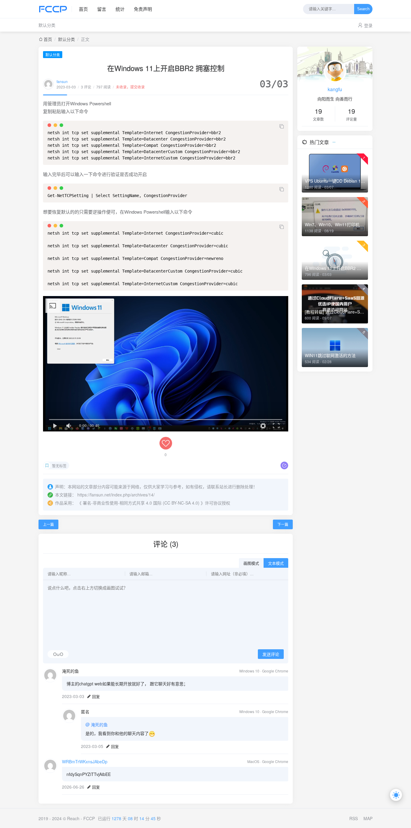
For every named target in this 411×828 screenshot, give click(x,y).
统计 (120, 9)
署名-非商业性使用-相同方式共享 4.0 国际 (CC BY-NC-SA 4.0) (141, 503)
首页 (83, 9)
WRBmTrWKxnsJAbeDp (84, 761)
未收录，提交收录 (130, 86)
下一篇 (282, 524)
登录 (368, 25)
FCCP (89, 818)
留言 (101, 9)
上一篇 (48, 524)
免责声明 (143, 9)
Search (363, 9)
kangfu (335, 89)
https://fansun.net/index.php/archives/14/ (116, 495)
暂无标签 (59, 465)
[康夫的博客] (55, 9)
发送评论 (270, 654)
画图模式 (251, 563)
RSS (353, 818)
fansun (62, 81)
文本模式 (276, 563)
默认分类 (47, 25)
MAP (367, 818)
